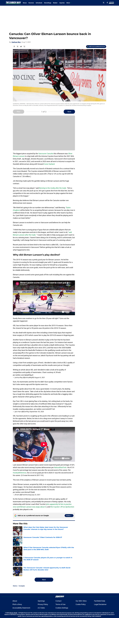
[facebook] (107, 2)
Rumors (31, 3)
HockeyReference (19, 473)
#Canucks (51, 490)
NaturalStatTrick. (60, 467)
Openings (41, 601)
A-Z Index (41, 608)
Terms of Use (60, 604)
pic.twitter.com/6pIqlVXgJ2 (23, 375)
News (25, 3)
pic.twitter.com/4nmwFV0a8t (24, 492)
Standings (47, 3)
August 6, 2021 (40, 377)
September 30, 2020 (37, 412)
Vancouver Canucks (45, 154)
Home (15, 586)
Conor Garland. (49, 164)
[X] (103, 2)
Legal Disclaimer (100, 604)
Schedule (39, 3)
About (15, 601)
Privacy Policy (43, 604)
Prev (18, 112)
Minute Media (13, 613)
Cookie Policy (81, 604)
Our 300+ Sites (81, 601)
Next (69, 112)
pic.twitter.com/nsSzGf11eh (44, 409)
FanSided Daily (99, 601)
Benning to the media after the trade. (53, 188)
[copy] (24, 46)
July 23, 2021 (36, 495)
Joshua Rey (16, 42)
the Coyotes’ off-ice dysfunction (62, 507)
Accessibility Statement (21, 608)
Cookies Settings (62, 608)
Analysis (22, 586)
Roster (55, 3)
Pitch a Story (17, 604)
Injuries (62, 3)
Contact (58, 601)
